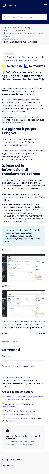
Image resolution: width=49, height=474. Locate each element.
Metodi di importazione (14, 30)
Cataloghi (27, 27)
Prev (4, 333)
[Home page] (9, 5)
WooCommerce (11, 39)
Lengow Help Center (11, 27)
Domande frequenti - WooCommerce (20, 41)
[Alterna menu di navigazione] (45, 5)
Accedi (4, 366)
